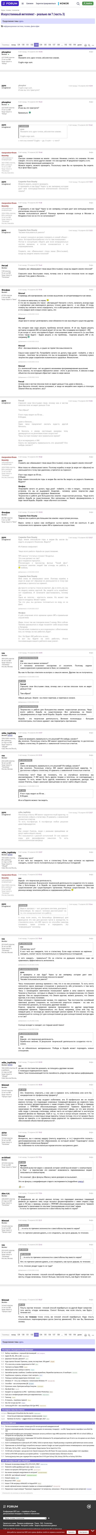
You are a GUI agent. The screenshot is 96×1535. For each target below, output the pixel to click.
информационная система (13, 26)
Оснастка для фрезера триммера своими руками (24, 1416)
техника (27, 26)
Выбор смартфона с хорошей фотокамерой (20, 1353)
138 (58, 45)
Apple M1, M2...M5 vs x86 (13, 1356)
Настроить (83, 1532)
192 (65, 45)
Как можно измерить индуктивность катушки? (21, 1472)
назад (13, 45)
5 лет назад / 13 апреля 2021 (30, 1085)
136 (49, 45)
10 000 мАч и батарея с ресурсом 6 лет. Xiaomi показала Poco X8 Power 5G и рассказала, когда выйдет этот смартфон (46, 1451)
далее (80, 45)
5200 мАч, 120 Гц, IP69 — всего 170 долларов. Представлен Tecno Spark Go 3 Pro (33, 1448)
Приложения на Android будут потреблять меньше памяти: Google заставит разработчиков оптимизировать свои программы (49, 1445)
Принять (71, 1532)
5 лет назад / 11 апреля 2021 (30, 874)
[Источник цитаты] (60, 58)
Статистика (48, 1523)
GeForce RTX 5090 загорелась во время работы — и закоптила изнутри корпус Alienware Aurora (39, 1454)
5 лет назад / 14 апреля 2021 (30, 1157)
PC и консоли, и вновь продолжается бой (19, 1364)
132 (31, 45)
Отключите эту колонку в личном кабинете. (17, 1493)
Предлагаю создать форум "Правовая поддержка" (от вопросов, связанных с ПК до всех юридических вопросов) (45, 1489)
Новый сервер (10, 1478)
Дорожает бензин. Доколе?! (15, 1359)
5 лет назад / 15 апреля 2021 (30, 1193)
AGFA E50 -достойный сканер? (15, 1475)
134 (41, 45)
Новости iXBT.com (9, 1423)
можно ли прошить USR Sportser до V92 (19, 1470)
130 (23, 45)
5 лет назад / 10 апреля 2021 (30, 52)
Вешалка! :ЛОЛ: (10, 1481)
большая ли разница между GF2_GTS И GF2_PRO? (22, 1464)
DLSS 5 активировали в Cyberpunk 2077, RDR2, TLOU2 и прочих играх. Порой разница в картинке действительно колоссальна (49, 1443)
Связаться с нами (9, 1523)
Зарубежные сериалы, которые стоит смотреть (21, 1375)
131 (27, 45)
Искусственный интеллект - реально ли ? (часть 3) (33, 14)
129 (18, 45)
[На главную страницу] (10, 3)
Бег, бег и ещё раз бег (13, 1403)
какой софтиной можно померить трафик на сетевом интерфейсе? (29, 1486)
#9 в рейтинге (6, 740)
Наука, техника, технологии (10, 10)
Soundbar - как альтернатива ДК (16, 1383)
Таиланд (8, 1397)
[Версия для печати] (85, 45)
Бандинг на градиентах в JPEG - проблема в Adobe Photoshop (27, 1392)
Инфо (91, 52)
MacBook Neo (9, 1389)
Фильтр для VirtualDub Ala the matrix (20, 1413)
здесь (21, 21)
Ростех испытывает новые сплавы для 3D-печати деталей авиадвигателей (32, 1426)
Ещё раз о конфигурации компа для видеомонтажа (23, 1394)
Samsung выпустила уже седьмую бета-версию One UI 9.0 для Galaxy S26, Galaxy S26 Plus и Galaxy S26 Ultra (43, 1456)
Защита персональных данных (45, 1525)
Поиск (36, 1523)
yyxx (23, 1187)
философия (35, 26)
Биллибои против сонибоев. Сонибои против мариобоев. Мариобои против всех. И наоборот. (38, 1372)
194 (74, 45)
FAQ (41, 1523)
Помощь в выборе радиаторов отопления (20, 1378)
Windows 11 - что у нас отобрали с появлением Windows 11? (26, 1381)
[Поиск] (78, 3)
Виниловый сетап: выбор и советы (17, 1370)
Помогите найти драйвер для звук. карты (19, 1467)
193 (70, 45)
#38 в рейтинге (7, 165)
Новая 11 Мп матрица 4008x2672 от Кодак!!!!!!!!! (21, 1483)
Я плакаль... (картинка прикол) (16, 1400)
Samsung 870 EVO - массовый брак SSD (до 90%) (22, 1406)
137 (54, 45)
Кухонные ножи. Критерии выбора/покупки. (21, 1386)
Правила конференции (25, 1523)
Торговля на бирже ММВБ (14, 1367)
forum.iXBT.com (50, 1529)
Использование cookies (11, 1525)
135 (45, 45)
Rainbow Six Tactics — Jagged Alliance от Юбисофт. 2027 (26, 1419)
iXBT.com (6, 1529)
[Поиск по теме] (89, 45)
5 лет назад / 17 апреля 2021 (30, 1300)
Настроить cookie (27, 1525)
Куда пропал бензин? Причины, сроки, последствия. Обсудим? (27, 1361)
